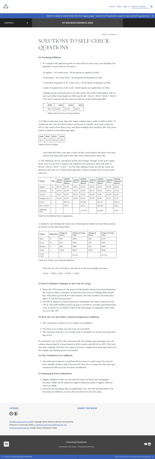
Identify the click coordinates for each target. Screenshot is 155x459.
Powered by (76, 442)
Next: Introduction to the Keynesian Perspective (133, 457)
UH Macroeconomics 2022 (77, 23)
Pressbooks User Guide (67, 447)
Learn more (89, 16)
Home (112, 6)
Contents (9, 23)
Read (119, 6)
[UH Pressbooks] (6, 6)
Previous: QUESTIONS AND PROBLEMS (18, 457)
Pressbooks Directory (86, 447)
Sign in (126, 6)
